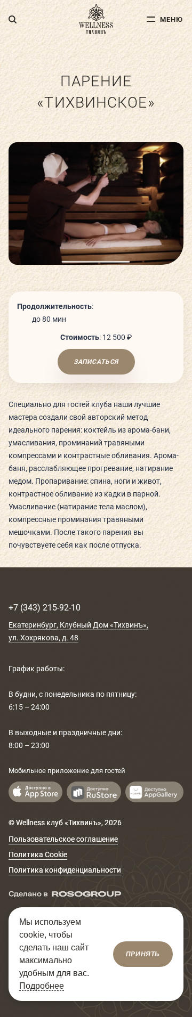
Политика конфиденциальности (65, 870)
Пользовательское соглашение (63, 839)
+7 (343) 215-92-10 (45, 608)
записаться (96, 361)
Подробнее (41, 985)
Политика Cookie (38, 854)
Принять (143, 954)
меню (171, 19)
